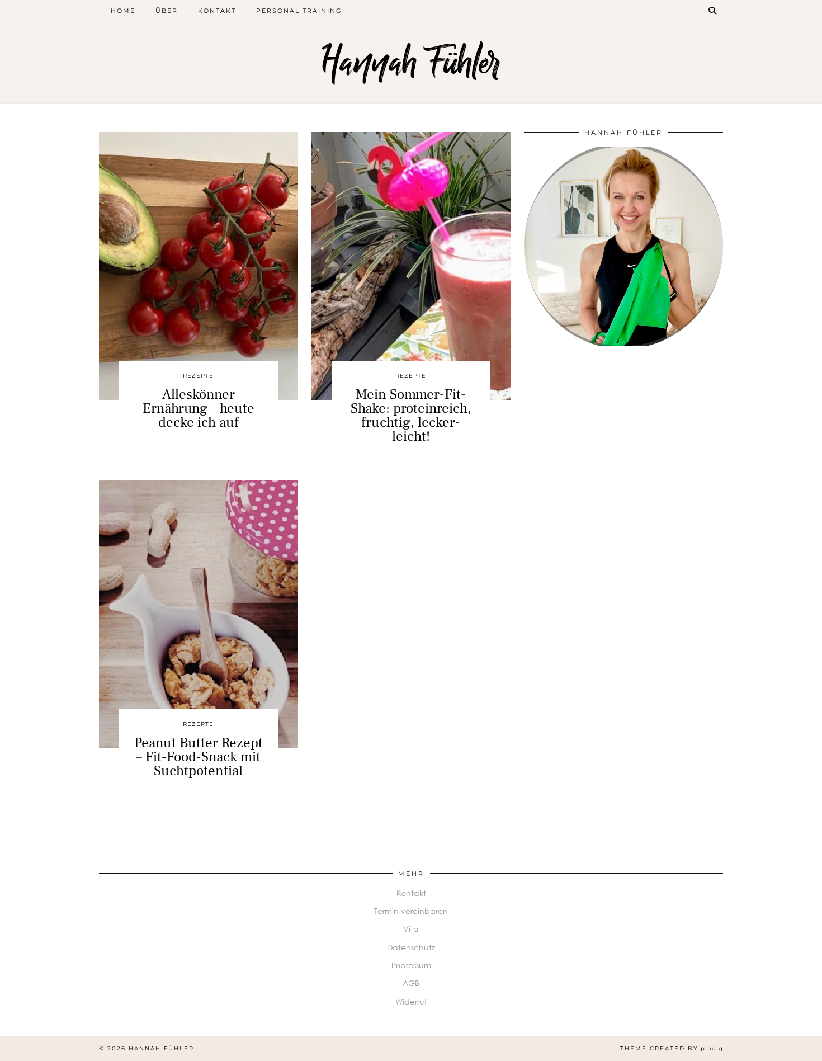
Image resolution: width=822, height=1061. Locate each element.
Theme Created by (671, 1048)
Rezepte (198, 375)
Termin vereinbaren (411, 911)
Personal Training (299, 11)
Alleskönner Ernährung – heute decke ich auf (198, 408)
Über (166, 11)
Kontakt (217, 11)
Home (123, 11)
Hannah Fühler (411, 63)
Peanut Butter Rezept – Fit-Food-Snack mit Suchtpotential (198, 757)
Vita (411, 928)
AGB (411, 983)
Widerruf (411, 1001)
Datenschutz (411, 947)
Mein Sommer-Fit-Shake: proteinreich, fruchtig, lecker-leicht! (411, 415)
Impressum (411, 965)
